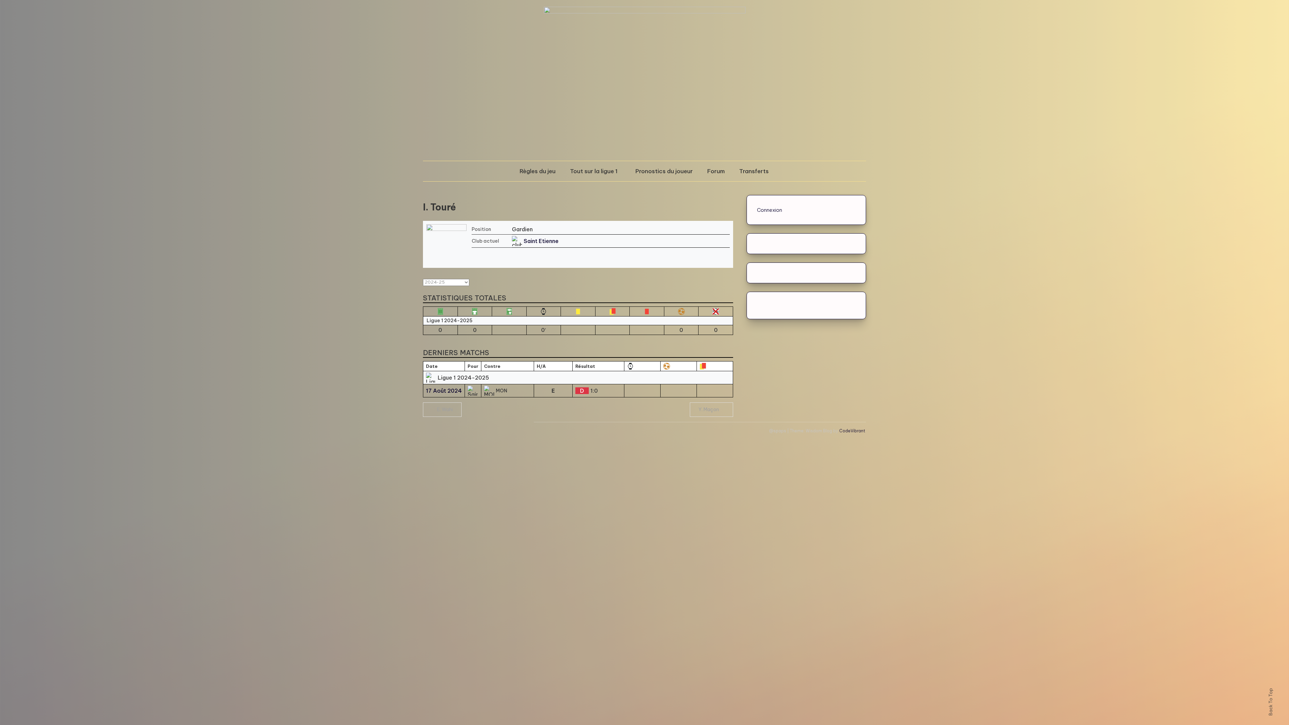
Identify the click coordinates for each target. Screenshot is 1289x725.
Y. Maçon (709, 409)
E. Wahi (445, 409)
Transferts (754, 171)
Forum (716, 171)
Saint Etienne (541, 241)
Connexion (769, 210)
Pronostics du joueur (664, 171)
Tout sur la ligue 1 (594, 171)
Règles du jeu (538, 171)
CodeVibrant (852, 430)
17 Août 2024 (444, 390)
